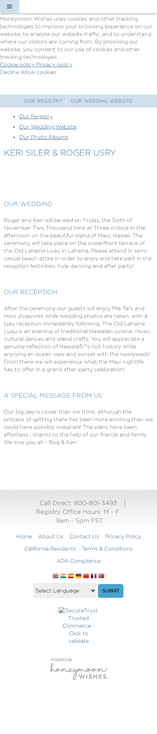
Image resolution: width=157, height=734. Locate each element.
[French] (94, 576)
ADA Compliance (78, 561)
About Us (50, 536)
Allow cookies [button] (38, 72)
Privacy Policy (123, 536)
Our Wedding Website (102, 101)
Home (24, 536)
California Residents (50, 549)
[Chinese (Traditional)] (86, 576)
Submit (110, 591)
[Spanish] (71, 576)
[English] (56, 576)
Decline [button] (10, 72)
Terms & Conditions (107, 549)
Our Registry (43, 101)
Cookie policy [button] (18, 64)
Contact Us (84, 536)
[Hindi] (63, 576)
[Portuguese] (101, 576)
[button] (9, 6)
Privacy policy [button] (54, 64)
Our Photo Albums (43, 137)
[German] (78, 576)
